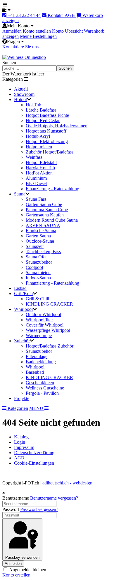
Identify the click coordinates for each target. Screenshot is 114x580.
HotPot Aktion (39, 172)
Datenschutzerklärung (34, 452)
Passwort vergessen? (39, 509)
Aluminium (36, 178)
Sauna (19, 193)
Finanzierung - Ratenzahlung (52, 188)
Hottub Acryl (38, 136)
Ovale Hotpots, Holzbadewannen (56, 125)
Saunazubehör (39, 262)
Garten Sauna (38, 235)
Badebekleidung (41, 361)
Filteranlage (36, 356)
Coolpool (34, 267)
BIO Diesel (36, 183)
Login (19, 442)
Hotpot (20, 99)
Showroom (24, 94)
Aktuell (21, 89)
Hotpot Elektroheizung (47, 141)
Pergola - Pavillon (42, 393)
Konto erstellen (37, 31)
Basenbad (35, 372)
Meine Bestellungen (38, 36)
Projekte (21, 398)
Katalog (21, 436)
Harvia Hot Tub (40, 167)
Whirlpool (23, 309)
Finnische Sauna (41, 230)
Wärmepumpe (39, 335)
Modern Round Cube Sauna (52, 220)
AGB (70, 15)
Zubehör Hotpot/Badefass (49, 151)
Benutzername (15, 498)
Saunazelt (35, 246)
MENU (36, 408)
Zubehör (22, 340)
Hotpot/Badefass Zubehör (49, 345)
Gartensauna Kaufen (45, 214)
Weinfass (34, 157)
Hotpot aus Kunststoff (46, 130)
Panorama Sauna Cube (47, 209)
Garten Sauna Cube (44, 204)
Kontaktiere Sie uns (20, 46)
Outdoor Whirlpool (43, 314)
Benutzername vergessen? (54, 498)
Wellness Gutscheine (45, 387)
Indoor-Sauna (38, 277)
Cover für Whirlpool (44, 324)
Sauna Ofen (37, 256)
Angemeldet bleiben (27, 569)
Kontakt (55, 15)
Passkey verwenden (22, 557)
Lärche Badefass (41, 109)
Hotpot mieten (39, 146)
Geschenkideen (40, 382)
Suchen (9, 62)
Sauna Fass (36, 199)
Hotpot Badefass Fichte (47, 115)
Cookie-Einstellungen (34, 463)
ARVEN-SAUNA (43, 225)
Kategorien (17, 408)
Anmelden (12, 31)
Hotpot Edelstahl (41, 162)
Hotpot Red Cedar (43, 120)
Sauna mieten (38, 272)
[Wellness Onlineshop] (24, 57)
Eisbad (20, 288)
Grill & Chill (37, 298)
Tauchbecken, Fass (43, 251)
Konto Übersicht (67, 31)
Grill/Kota (23, 293)
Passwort (10, 509)
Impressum (24, 447)
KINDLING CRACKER (49, 304)
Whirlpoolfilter (39, 319)
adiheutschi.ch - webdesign (67, 482)
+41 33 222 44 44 (23, 15)
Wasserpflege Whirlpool (48, 330)
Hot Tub (33, 104)
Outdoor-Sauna (40, 241)
